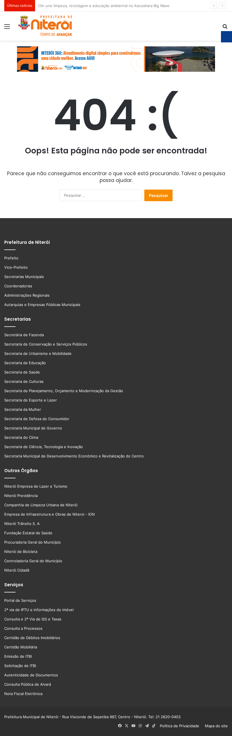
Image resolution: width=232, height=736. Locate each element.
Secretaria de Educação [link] (25, 363)
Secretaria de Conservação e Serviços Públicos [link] (45, 344)
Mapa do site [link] (215, 726)
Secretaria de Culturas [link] (24, 381)
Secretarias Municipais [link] (24, 276)
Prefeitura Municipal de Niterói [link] (31, 717)
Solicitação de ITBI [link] (20, 665)
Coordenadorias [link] (18, 286)
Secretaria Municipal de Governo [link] (33, 428)
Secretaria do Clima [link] (21, 437)
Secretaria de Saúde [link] (22, 372)
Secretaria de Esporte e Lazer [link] (30, 400)
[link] (7, 28)
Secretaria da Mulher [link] (22, 409)
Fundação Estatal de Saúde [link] (28, 533)
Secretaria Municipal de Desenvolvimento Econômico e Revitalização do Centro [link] (74, 456)
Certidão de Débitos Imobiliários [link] (32, 637)
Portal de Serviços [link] (20, 600)
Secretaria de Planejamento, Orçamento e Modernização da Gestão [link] (63, 390)
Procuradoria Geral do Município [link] (32, 542)
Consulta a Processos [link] (23, 628)
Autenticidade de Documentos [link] (31, 675)
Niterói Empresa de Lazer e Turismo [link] (35, 486)
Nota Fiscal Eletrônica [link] (23, 693)
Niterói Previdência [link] (21, 495)
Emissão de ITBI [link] (18, 656)
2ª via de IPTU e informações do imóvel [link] (39, 609)
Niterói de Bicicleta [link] (20, 551)
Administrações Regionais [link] (27, 295)
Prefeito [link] (11, 258)
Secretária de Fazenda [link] (24, 335)
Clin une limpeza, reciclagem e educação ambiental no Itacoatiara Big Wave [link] (103, 5)
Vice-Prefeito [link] (16, 267)
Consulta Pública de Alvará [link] (27, 684)
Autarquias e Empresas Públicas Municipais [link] (42, 304)
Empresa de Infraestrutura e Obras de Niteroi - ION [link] (49, 514)
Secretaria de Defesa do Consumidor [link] (36, 418)
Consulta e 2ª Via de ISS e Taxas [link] (32, 619)
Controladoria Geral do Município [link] (33, 561)
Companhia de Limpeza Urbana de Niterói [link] (41, 505)
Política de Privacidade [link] (181, 726)
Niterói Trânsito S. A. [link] (22, 523)
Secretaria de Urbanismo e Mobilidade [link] (38, 353)
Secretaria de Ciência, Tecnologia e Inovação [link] (43, 446)
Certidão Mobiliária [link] (20, 647)
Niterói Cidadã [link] (16, 570)
